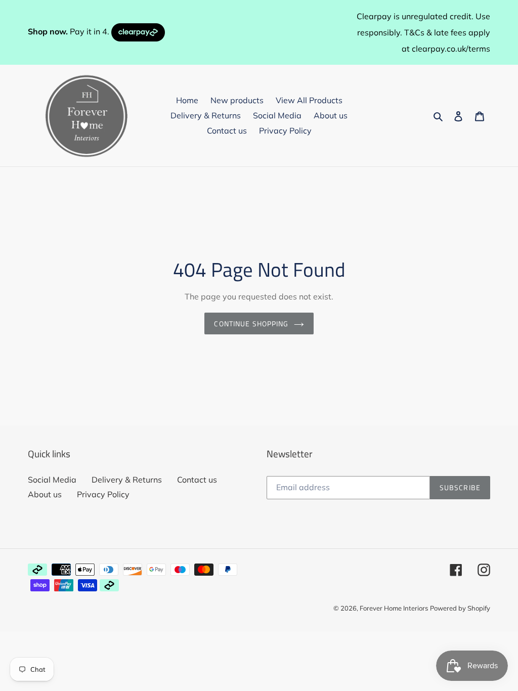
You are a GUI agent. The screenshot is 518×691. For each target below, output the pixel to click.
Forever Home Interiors (394, 608)
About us (45, 494)
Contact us (197, 479)
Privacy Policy (103, 494)
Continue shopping (251, 323)
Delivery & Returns (127, 479)
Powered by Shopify (460, 608)
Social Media (52, 479)
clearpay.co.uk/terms (451, 49)
